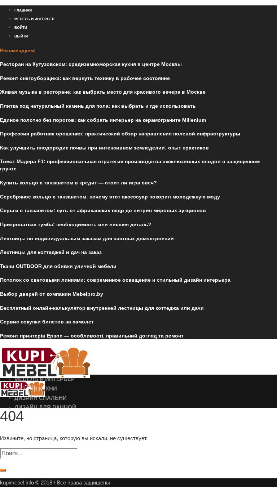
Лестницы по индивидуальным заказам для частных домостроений (87, 238)
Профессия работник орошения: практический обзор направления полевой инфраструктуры (120, 134)
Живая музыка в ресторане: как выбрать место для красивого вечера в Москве (103, 92)
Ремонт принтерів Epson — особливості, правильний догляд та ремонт (92, 336)
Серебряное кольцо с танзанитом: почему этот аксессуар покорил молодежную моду (110, 197)
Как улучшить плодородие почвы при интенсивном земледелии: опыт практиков (104, 148)
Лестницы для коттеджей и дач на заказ (51, 252)
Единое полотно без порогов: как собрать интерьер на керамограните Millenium (103, 120)
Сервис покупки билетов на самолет (47, 322)
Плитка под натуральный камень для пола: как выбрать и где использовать (98, 106)
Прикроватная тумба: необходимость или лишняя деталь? (75, 224)
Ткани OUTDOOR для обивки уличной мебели (58, 266)
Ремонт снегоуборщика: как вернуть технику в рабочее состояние (85, 78)
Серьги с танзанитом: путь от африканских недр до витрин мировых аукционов (103, 210)
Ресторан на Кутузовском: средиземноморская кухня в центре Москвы (91, 64)
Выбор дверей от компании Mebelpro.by (51, 294)
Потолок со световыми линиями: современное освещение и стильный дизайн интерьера (115, 280)
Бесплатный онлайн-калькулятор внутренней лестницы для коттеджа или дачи (102, 308)
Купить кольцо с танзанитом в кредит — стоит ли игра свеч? (78, 183)
